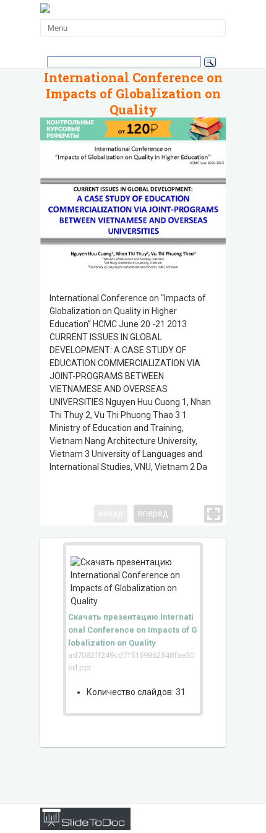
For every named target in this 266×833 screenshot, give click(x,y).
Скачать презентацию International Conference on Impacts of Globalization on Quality (132, 629)
